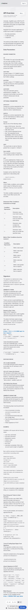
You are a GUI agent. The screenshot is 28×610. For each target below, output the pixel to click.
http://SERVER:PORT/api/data (13, 596)
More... (21, 13)
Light (9, 602)
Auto (20, 602)
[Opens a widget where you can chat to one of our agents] (23, 607)
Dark (15, 602)
